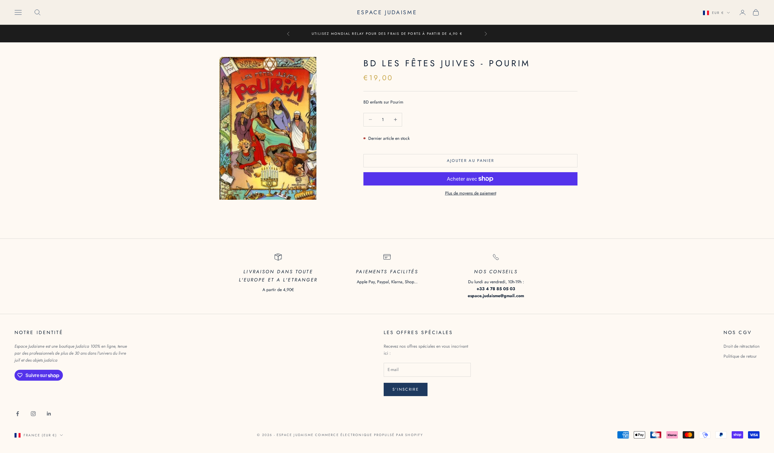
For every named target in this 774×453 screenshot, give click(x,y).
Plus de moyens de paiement (470, 193)
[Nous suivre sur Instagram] (33, 414)
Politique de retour (740, 356)
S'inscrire (405, 389)
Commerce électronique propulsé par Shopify (369, 434)
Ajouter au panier (470, 160)
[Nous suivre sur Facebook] (18, 414)
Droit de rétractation (741, 346)
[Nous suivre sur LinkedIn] (49, 414)
